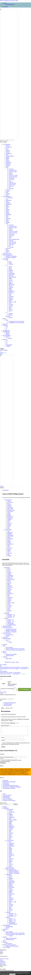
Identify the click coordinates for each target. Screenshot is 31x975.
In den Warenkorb (24, 689)
